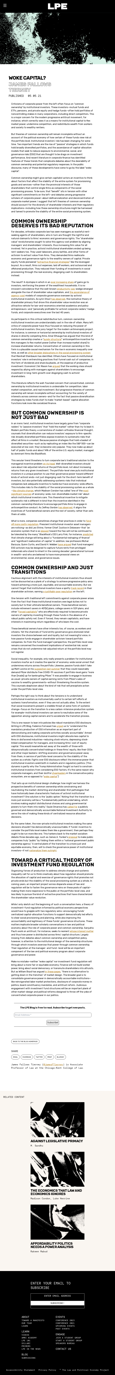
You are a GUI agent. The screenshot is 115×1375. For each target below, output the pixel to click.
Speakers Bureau (65, 1343)
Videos (25, 1335)
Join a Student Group (68, 1337)
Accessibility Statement (20, 1370)
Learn (25, 1326)
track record (77, 588)
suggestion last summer (47, 669)
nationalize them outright (43, 850)
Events (60, 1316)
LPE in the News (31, 1349)
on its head (49, 463)
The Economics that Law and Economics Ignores (56, 1192)
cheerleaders (59, 773)
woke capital (50, 776)
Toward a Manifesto (33, 1320)
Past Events (63, 1328)
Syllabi (26, 1343)
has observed (58, 299)
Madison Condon (40, 1198)
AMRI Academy (29, 1337)
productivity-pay (66, 289)
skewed (45, 531)
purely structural (52, 339)
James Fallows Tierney (30, 87)
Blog (25, 1354)
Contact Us (63, 1348)
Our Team (27, 1323)
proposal (72, 837)
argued (56, 366)
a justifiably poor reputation (57, 591)
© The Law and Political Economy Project (84, 1370)
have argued (64, 544)
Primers (26, 1346)
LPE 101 (26, 1340)
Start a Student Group (69, 1340)
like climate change (23, 490)
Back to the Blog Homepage (25, 1041)
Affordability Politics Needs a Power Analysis (52, 1245)
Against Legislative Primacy (57, 1141)
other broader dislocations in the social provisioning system (59, 352)
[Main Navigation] (5, 6)
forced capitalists (27, 611)
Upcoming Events (65, 1326)
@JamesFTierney (53, 1064)
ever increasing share (62, 282)
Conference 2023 (65, 1320)
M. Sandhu (37, 1145)
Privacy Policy (47, 1370)
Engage (60, 1334)
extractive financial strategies (53, 262)
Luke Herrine (61, 1198)
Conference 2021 (65, 1323)
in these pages (52, 971)
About (25, 1316)
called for (72, 806)
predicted (88, 534)
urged (60, 726)
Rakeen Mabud (39, 1251)
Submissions (28, 1358)
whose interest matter (82, 931)
